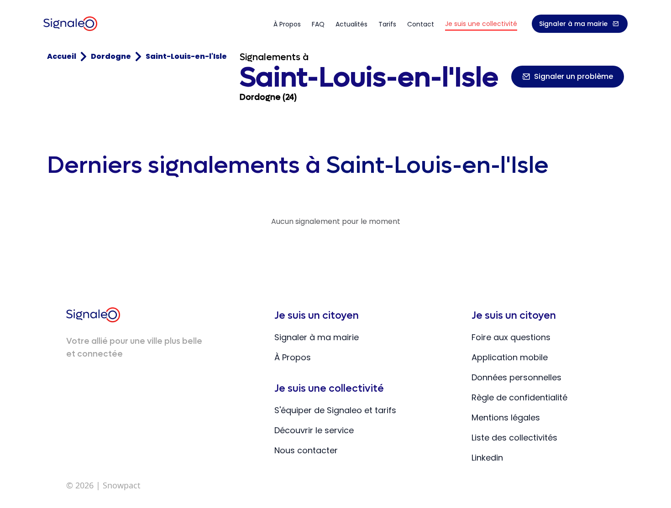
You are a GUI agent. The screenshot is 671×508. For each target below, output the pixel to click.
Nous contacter (306, 450)
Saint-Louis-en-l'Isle (186, 56)
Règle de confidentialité (519, 397)
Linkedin (487, 457)
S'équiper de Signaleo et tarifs (335, 410)
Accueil (61, 56)
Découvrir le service (314, 430)
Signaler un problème (573, 76)
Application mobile (510, 357)
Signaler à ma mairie (573, 23)
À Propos (292, 357)
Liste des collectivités (514, 437)
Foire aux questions (511, 337)
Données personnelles (516, 377)
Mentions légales (506, 417)
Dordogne (111, 56)
